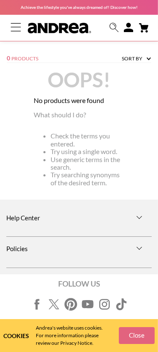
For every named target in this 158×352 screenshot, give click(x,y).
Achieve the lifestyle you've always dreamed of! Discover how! (79, 7)
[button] (114, 28)
